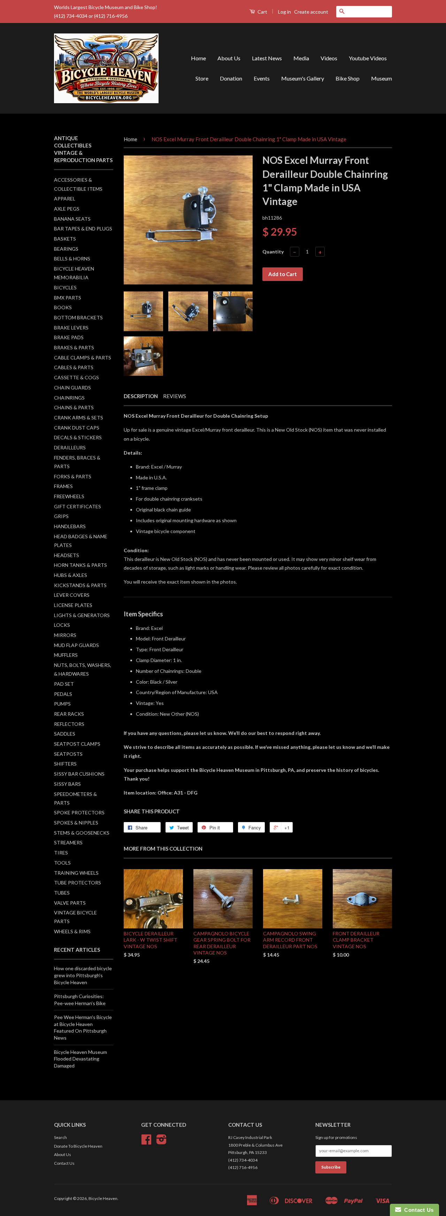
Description (141, 396)
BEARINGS (66, 249)
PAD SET (64, 684)
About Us (228, 58)
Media (301, 58)
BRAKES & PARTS (74, 347)
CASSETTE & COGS (76, 377)
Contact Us (64, 1163)
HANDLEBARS (70, 526)
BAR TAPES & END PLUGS (83, 228)
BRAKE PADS (69, 337)
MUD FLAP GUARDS (76, 645)
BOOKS (63, 307)
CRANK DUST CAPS (76, 428)
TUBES (62, 893)
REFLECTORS (69, 724)
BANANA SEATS (72, 219)
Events (262, 78)
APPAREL (64, 199)
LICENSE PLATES (73, 605)
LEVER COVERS (72, 595)
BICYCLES (65, 287)
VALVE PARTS (70, 903)
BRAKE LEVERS (71, 327)
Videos (329, 58)
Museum (381, 78)
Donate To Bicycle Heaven (78, 1146)
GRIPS (61, 516)
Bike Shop (348, 78)
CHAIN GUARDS (72, 387)
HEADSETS (66, 555)
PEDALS (63, 694)
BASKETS (65, 239)
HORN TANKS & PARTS (80, 565)
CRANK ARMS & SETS (78, 417)
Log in (284, 12)
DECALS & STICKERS (78, 437)
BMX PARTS (67, 298)
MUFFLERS (66, 655)
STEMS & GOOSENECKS (81, 833)
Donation (231, 78)
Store (201, 78)
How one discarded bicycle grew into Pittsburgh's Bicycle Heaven (83, 975)
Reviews (174, 396)
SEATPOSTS (68, 754)
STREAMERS (68, 842)
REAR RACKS (69, 714)
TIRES (61, 853)
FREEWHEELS (69, 496)
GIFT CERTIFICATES (77, 506)
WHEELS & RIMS (72, 931)
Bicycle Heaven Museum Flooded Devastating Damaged (80, 1059)
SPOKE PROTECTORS (79, 812)
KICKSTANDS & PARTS (80, 585)
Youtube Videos (368, 58)
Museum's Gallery (302, 78)
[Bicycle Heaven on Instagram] (161, 1142)
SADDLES (64, 734)
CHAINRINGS (69, 398)
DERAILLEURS (70, 447)
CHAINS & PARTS (74, 407)
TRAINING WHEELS (76, 873)
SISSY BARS (67, 784)
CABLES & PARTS (73, 367)
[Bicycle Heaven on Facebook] (146, 1142)
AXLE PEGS (66, 209)
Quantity (273, 251)
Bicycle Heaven (103, 1198)
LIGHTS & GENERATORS (82, 615)
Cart (261, 12)
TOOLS (62, 863)
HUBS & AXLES (70, 575)
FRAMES (63, 486)
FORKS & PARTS (72, 476)
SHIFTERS (65, 764)
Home (198, 58)
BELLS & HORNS (72, 258)
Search (60, 1137)
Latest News (267, 58)
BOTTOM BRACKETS (78, 317)
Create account (311, 12)
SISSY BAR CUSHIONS (79, 774)
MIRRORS (65, 635)
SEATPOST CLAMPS (77, 744)
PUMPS (62, 704)
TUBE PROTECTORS (77, 883)
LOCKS (62, 625)
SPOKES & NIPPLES (76, 823)
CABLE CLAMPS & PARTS (82, 357)
